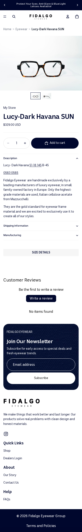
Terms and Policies (41, 526)
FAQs (6, 499)
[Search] (14, 16)
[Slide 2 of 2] (46, 96)
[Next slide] (77, 5)
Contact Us (11, 482)
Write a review (41, 298)
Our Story (9, 475)
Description (10, 158)
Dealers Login (12, 458)
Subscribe (41, 378)
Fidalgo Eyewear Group (46, 516)
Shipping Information (15, 225)
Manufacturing (12, 235)
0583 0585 (10, 173)
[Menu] (5, 16)
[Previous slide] (4, 5)
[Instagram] (5, 433)
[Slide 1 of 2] (35, 96)
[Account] (67, 16)
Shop (7, 451)
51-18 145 (35, 165)
